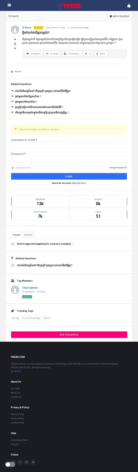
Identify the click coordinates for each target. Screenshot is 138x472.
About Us (15, 392)
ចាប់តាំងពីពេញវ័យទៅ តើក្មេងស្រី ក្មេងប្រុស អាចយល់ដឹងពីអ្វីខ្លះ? (43, 90)
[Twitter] (33, 462)
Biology (15, 318)
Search (15, 16)
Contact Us (16, 397)
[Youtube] (20, 462)
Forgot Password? (118, 167)
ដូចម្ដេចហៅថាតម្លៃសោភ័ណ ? (28, 96)
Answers (28, 235)
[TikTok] (26, 462)
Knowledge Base (19, 440)
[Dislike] (15, 48)
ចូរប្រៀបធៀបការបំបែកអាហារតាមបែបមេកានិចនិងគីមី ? (39, 107)
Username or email (24, 139)
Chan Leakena (30, 287)
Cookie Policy (17, 422)
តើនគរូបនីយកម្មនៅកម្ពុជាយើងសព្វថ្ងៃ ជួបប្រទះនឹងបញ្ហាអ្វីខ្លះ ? (42, 112)
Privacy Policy (17, 418)
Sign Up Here (79, 183)
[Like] (15, 39)
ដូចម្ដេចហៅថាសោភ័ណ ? (26, 101)
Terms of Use (17, 414)
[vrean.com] (70, 5)
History (47, 318)
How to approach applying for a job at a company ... (45, 243)
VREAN (17, 371)
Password (18, 153)
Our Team (15, 388)
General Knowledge (80, 27)
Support (15, 444)
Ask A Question (121, 16)
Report (18, 71)
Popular (16, 235)
